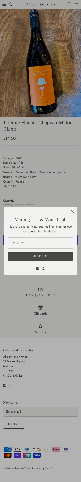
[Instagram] (43, 268)
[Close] (72, 211)
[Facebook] (37, 268)
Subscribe (40, 256)
